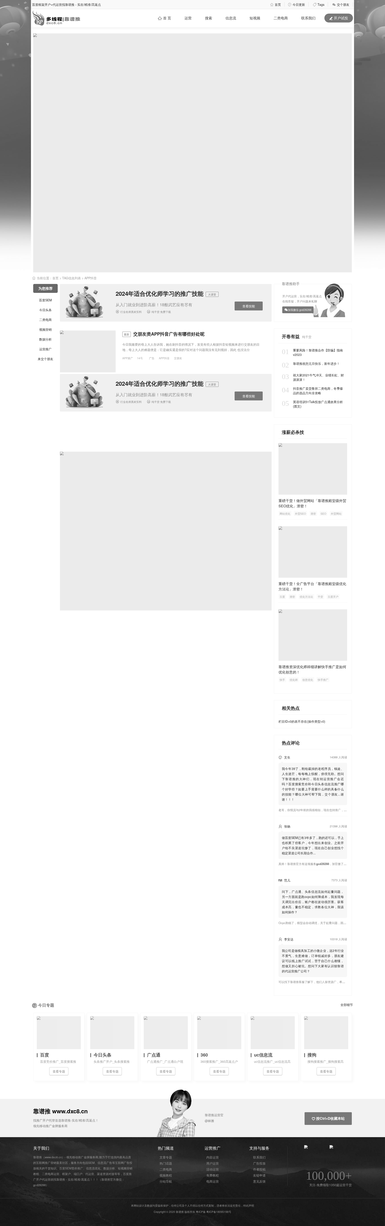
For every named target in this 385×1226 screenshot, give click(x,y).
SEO (323, 513)
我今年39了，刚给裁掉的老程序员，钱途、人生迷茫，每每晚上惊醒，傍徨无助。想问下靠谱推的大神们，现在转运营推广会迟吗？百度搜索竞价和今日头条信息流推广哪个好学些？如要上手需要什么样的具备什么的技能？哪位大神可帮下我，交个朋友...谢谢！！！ (313, 784)
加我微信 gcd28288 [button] (299, 310)
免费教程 (212, 1175)
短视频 (255, 17)
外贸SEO (300, 513)
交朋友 (178, 358)
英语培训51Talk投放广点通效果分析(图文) (312, 404)
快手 (282, 679)
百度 (282, 596)
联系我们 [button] (308, 17)
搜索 (208, 17)
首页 (275, 4)
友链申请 (259, 1175)
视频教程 (166, 1175)
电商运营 (212, 1181)
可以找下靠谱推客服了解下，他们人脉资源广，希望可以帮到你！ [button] (320, 982)
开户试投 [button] (338, 17)
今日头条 (45, 310)
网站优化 (285, 513)
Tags (318, 4)
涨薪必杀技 (293, 432)
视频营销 (45, 329)
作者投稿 (259, 1169)
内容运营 (212, 1157)
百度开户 (333, 596)
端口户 (78, 1174)
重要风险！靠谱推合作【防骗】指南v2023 (312, 352)
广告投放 (259, 1163)
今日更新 (296, 4)
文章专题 (166, 1157)
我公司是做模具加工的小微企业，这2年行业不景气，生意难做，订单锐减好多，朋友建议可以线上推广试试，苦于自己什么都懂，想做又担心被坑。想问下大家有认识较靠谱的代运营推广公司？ (313, 960)
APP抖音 (164, 358)
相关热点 (291, 708)
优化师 (294, 679)
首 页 (164, 17)
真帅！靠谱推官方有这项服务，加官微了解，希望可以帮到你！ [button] (326, 864)
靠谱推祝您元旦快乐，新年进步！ (311, 363)
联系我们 (259, 1157)
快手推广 (323, 679)
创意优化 (307, 679)
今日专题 (46, 1005)
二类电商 (281, 17)
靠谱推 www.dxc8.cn (60, 1111)
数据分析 (45, 339)
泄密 (313, 513)
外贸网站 (336, 513)
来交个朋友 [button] (45, 359)
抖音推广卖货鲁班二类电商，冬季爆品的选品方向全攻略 (312, 390)
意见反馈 (259, 1181)
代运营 (89, 1174)
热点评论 (291, 742)
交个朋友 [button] (340, 4)
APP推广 (127, 358)
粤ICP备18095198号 (218, 1212)
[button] (188, 1115)
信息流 (230, 17)
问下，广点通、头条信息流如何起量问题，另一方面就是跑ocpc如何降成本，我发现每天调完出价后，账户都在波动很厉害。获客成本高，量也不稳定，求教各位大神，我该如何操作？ (313, 901)
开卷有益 (291, 336)
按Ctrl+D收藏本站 (328, 1118)
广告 (151, 358)
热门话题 (166, 1163)
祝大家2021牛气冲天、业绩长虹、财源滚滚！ (313, 377)
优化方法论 (306, 596)
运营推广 (45, 349)
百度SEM (45, 300)
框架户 (66, 1174)
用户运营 (212, 1163)
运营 (188, 17)
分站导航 (166, 1181)
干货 (320, 596)
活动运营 (212, 1169)
